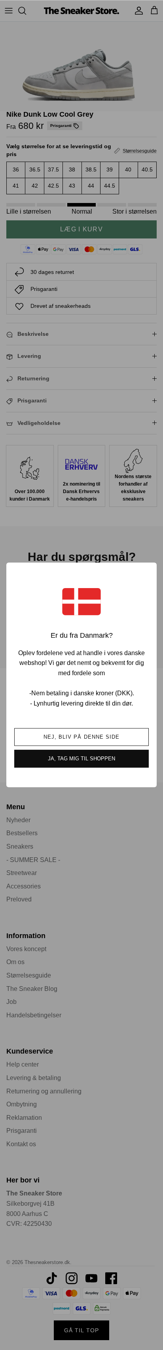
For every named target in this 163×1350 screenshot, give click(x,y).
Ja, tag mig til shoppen (81, 759)
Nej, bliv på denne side (81, 737)
